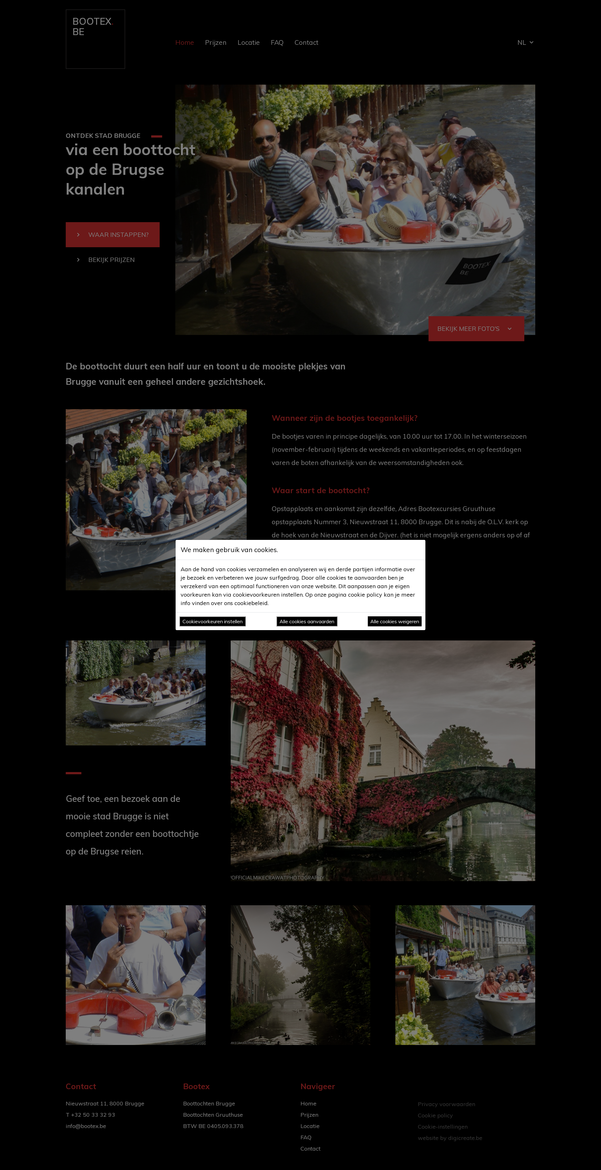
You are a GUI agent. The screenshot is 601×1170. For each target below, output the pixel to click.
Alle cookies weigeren (394, 621)
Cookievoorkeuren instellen (212, 621)
